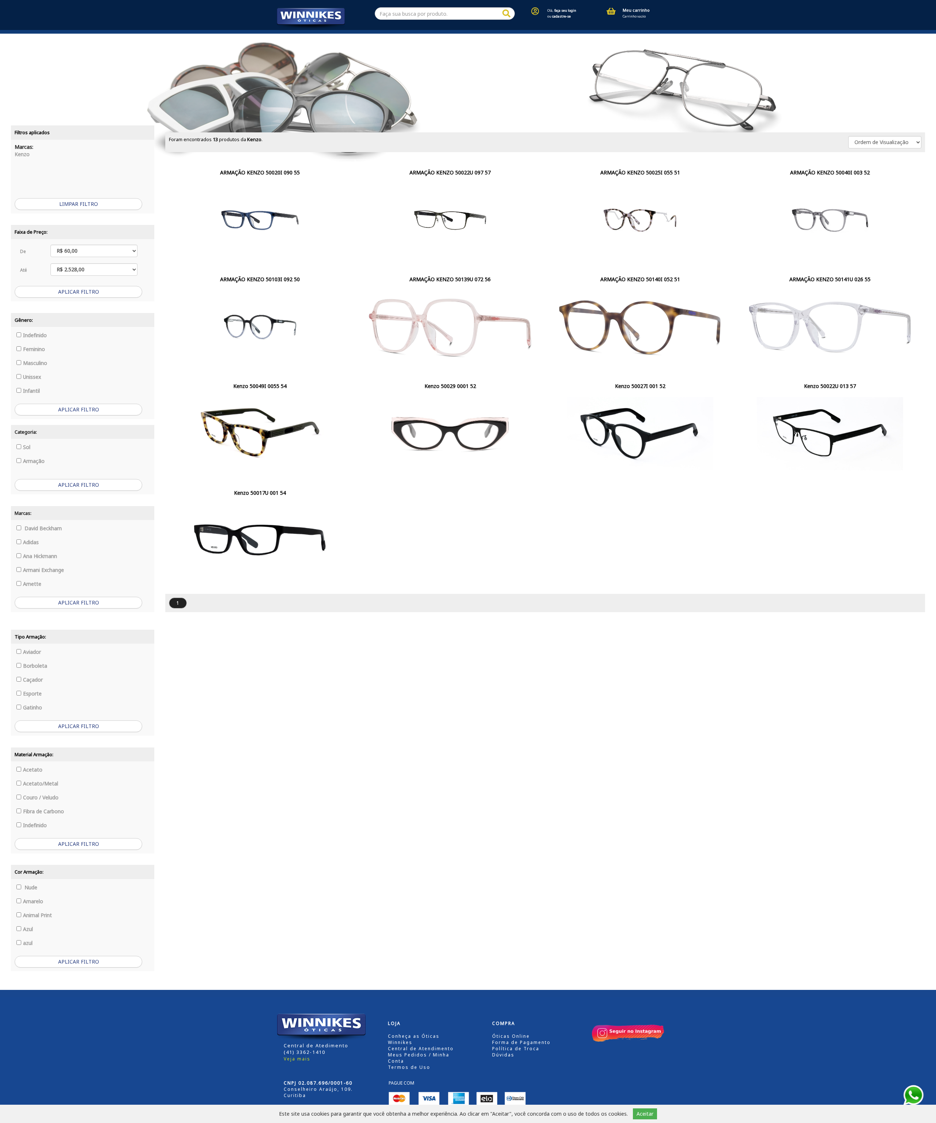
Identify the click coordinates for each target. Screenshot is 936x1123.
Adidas (31, 542)
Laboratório (581, 37)
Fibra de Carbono (43, 811)
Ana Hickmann (40, 556)
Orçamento (484, 37)
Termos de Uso (409, 1067)
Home (281, 37)
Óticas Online (511, 1036)
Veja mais (297, 1059)
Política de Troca (515, 1048)
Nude (30, 887)
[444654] (506, 13)
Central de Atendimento (421, 1048)
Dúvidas (503, 1055)
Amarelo (33, 901)
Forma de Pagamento (521, 1042)
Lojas (317, 37)
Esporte (32, 693)
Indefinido (35, 335)
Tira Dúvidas (626, 37)
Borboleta (35, 665)
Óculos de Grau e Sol (368, 37)
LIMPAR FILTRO (78, 203)
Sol (26, 447)
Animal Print (37, 915)
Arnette (32, 583)
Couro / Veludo (40, 797)
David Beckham (42, 528)
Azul (28, 929)
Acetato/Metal (40, 783)
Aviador (32, 651)
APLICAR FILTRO (78, 291)
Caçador (33, 679)
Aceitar (645, 1113)
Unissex (32, 376)
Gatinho (32, 707)
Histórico (533, 37)
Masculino (35, 362)
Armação (34, 460)
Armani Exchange (43, 569)
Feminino (34, 349)
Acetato (32, 769)
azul (28, 942)
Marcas (429, 37)
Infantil (31, 390)
